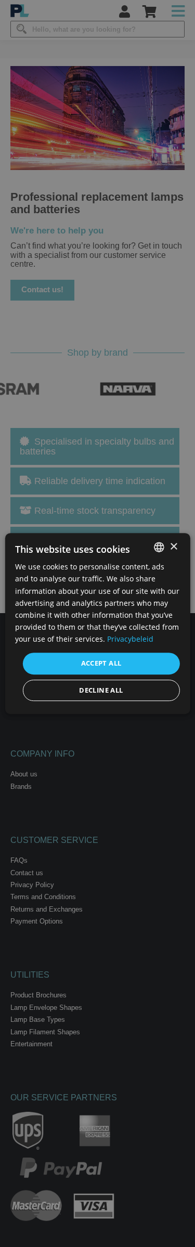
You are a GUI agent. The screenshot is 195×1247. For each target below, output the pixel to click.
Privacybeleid (130, 639)
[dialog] (97, 623)
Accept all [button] (101, 663)
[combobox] (159, 547)
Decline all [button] (101, 690)
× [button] (173, 547)
